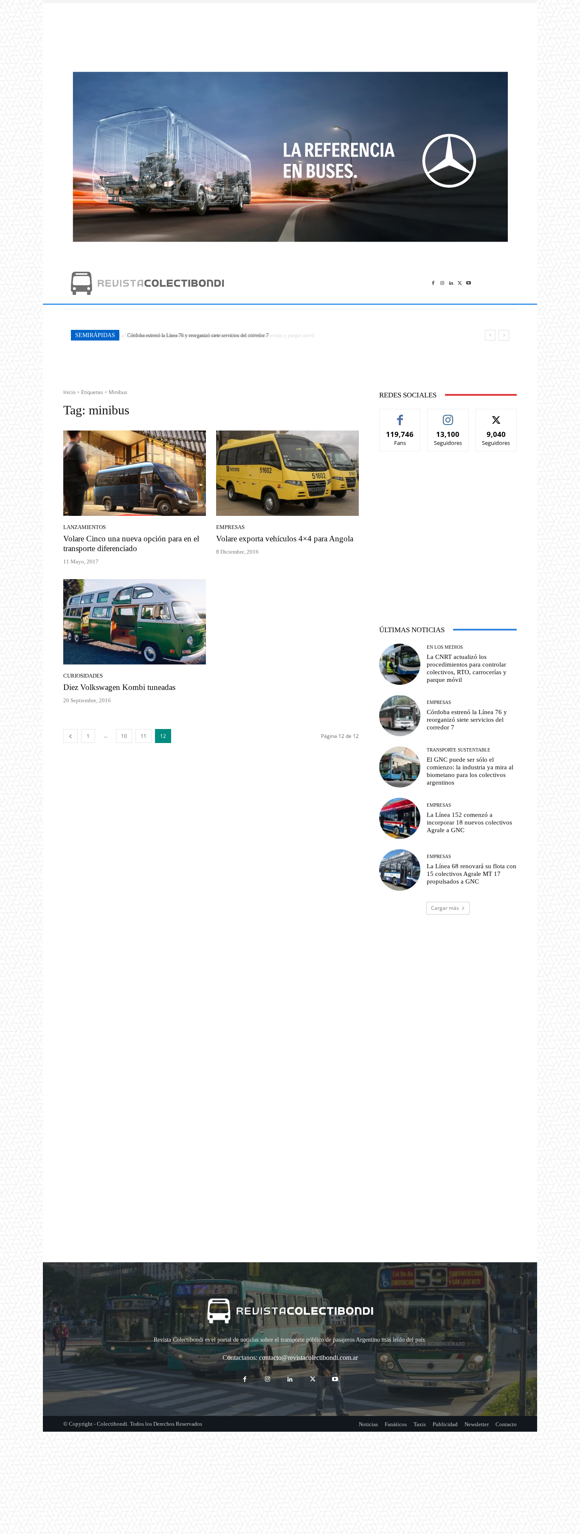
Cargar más (445, 908)
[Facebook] (433, 283)
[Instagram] (442, 283)
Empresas (230, 527)
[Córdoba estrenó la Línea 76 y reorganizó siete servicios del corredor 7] (399, 715)
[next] (503, 335)
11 (143, 736)
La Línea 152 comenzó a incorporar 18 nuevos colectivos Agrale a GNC (469, 822)
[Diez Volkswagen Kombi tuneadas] (134, 622)
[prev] (490, 335)
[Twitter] (459, 283)
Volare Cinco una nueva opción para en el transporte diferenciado (131, 543)
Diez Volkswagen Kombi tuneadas (119, 687)
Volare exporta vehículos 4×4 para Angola (284, 538)
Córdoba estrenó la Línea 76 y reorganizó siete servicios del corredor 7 (196, 335)
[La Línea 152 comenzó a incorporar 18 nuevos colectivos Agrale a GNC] (399, 818)
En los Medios (445, 647)
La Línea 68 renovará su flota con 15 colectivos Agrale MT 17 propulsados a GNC (471, 874)
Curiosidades (83, 675)
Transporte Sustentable (458, 750)
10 (124, 736)
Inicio (69, 392)
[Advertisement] (290, 33)
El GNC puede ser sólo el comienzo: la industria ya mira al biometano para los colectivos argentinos (470, 771)
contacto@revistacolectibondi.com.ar (308, 1357)
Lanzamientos (84, 527)
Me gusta (400, 415)
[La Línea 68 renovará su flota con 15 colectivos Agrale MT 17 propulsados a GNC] (399, 869)
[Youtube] (468, 283)
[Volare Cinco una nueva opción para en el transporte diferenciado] (134, 473)
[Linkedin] (451, 283)
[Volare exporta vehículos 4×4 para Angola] (287, 473)
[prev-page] (70, 736)
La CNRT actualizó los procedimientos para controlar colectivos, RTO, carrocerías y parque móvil (467, 668)
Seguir (448, 415)
